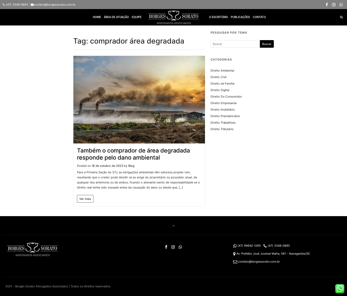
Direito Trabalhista (223, 122)
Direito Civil (218, 77)
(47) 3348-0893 (16, 4)
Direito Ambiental (222, 70)
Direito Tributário (222, 129)
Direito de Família (222, 83)
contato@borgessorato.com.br (55, 4)
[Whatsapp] (341, 4)
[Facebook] (327, 4)
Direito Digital (220, 90)
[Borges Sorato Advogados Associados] (173, 17)
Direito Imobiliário (223, 109)
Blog (131, 166)
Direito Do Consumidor (226, 96)
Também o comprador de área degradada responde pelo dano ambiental (133, 154)
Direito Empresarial (224, 103)
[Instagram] (334, 4)
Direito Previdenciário (225, 116)
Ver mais (85, 199)
